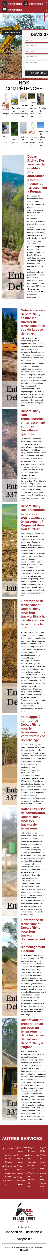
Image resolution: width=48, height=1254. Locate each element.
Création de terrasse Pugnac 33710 (43, 1162)
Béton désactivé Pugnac (20, 1180)
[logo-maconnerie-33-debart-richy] (44, 11)
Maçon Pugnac (31, 1149)
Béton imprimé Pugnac (20, 1169)
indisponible (15, 4)
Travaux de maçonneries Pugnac (8, 1171)
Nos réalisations (13, 32)
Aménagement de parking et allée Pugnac (8, 1155)
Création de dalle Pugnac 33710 (43, 1179)
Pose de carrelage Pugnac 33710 (31, 1162)
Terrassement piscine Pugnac (20, 1158)
